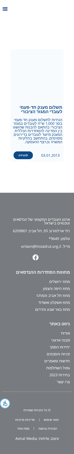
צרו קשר (63, 381)
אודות (65, 333)
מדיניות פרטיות (25, 420)
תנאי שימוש (51, 420)
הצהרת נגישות (47, 428)
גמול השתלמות (58, 367)
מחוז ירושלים (59, 281)
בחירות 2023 (59, 374)
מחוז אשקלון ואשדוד (54, 302)
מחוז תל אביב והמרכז (53, 295)
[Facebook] (35, 257)
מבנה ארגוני (60, 340)
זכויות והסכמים (58, 353)
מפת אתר (23, 428)
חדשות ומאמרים (57, 360)
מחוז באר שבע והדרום (52, 309)
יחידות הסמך (60, 347)
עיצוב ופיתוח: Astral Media (37, 438)
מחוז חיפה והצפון (56, 288)
